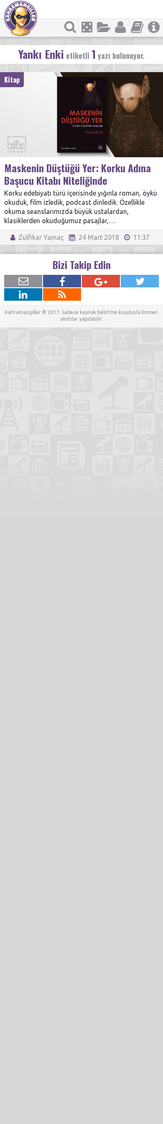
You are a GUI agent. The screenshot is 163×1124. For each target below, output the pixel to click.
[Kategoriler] (103, 27)
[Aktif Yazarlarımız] (120, 27)
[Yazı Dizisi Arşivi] (137, 27)
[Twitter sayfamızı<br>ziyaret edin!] (139, 281)
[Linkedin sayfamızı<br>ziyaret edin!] (23, 294)
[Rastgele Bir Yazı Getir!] (87, 27)
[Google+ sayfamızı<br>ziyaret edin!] (101, 281)
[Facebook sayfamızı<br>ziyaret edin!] (62, 281)
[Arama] (70, 27)
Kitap (12, 80)
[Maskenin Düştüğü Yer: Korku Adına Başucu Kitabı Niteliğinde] (81, 76)
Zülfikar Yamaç (40, 237)
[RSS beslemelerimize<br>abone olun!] (62, 294)
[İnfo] (153, 27)
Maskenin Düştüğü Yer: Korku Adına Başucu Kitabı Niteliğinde (77, 174)
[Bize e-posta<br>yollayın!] (23, 281)
